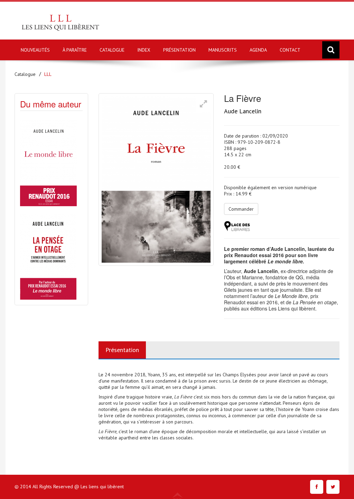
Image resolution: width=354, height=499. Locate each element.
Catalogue (25, 74)
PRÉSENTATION (179, 50)
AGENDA (258, 50)
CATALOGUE (112, 50)
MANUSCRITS (222, 50)
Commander (241, 209)
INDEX (143, 50)
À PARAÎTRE (75, 50)
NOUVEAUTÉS (35, 50)
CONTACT (290, 50)
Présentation (122, 350)
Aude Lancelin (242, 111)
